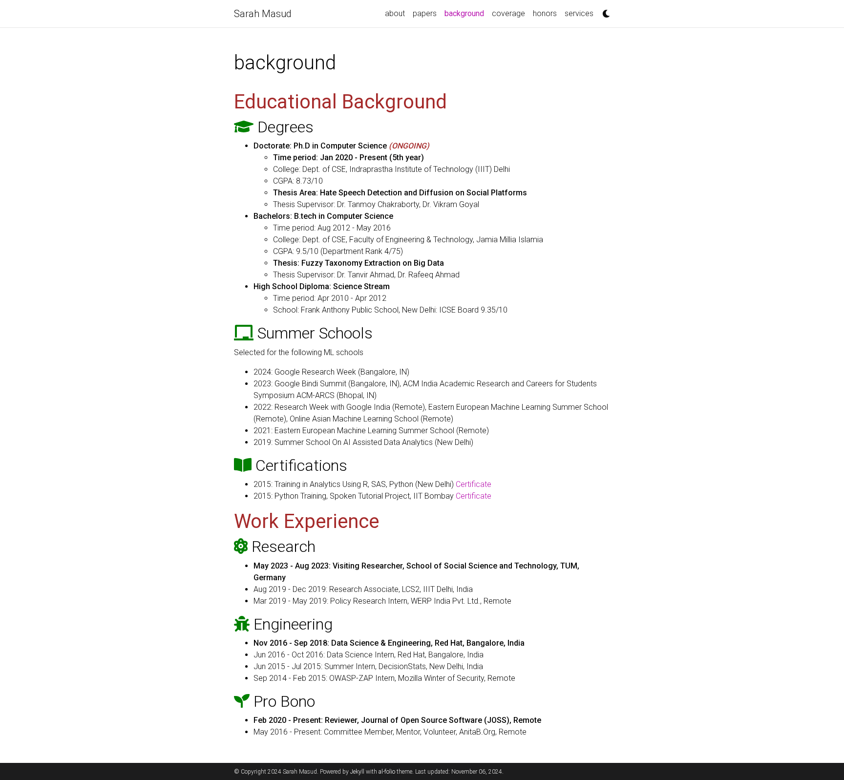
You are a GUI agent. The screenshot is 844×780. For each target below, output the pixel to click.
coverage (508, 13)
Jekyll (357, 771)
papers (425, 13)
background (466, 13)
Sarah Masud (263, 14)
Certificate (473, 484)
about (395, 13)
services (579, 13)
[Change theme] (603, 11)
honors (545, 13)
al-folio (387, 771)
